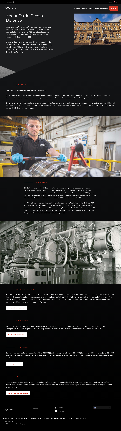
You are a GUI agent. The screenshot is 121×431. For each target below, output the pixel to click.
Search (110, 2)
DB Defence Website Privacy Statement (54, 418)
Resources (104, 8)
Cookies (70, 418)
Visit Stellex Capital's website (16, 335)
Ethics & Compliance (21, 418)
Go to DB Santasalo (7, 2)
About (91, 8)
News (97, 8)
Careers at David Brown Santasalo (18, 393)
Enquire (113, 8)
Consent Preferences (80, 418)
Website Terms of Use (35, 418)
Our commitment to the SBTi (16, 308)
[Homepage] (10, 8)
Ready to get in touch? (14, 364)
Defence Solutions (80, 8)
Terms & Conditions (7, 418)
